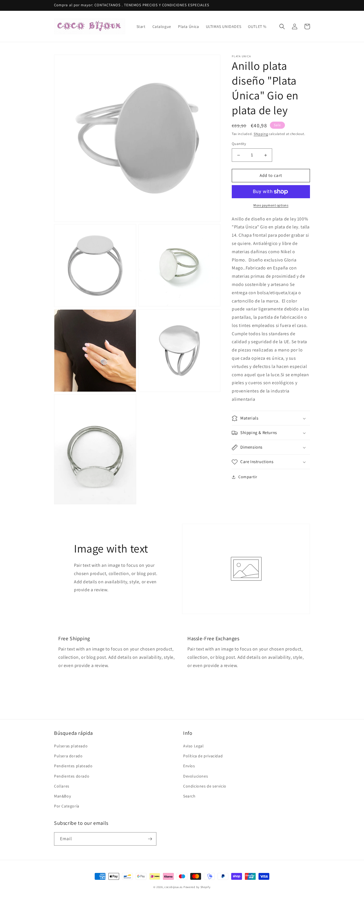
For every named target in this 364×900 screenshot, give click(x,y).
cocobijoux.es (173, 887)
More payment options (270, 205)
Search (189, 796)
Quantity (239, 144)
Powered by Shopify (197, 887)
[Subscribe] (150, 839)
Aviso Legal (193, 745)
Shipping (261, 134)
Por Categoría (66, 806)
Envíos (189, 765)
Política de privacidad (203, 755)
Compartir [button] (247, 477)
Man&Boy (62, 796)
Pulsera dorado (68, 755)
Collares (61, 786)
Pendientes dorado (71, 776)
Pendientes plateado (73, 765)
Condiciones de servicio (204, 786)
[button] (282, 26)
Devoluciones (195, 776)
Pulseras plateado (71, 745)
